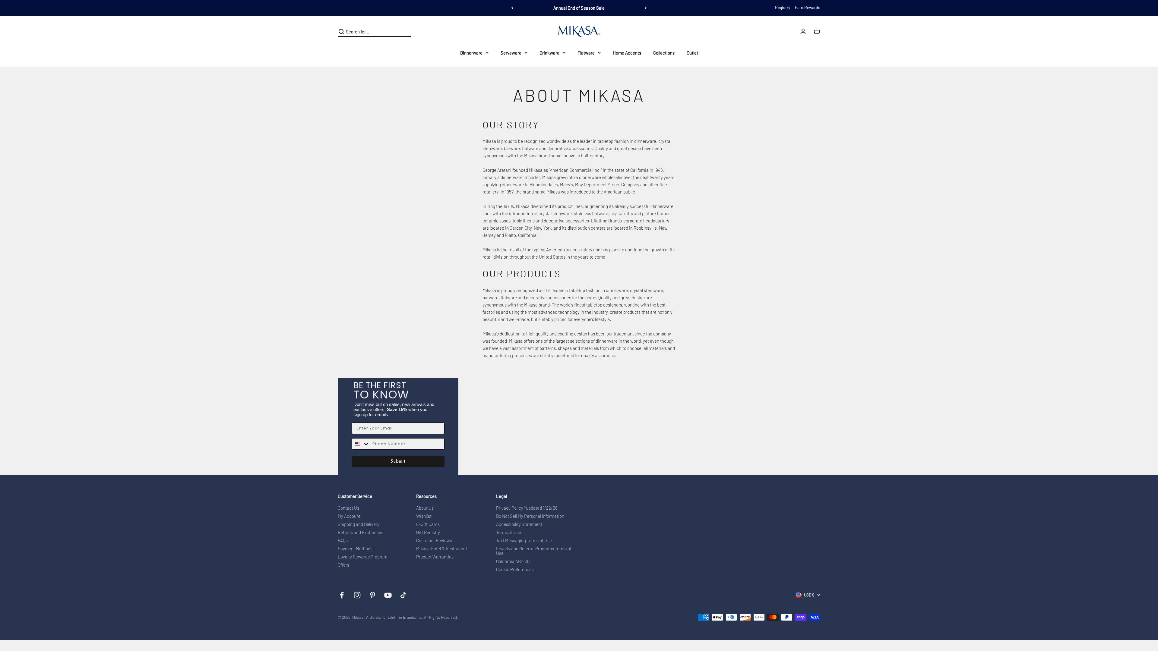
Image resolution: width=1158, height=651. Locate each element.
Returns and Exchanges (360, 532)
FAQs (343, 540)
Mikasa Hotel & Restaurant (441, 548)
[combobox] (360, 444)
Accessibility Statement (519, 524)
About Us (425, 508)
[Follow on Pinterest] (373, 595)
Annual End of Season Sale (579, 8)
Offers (343, 565)
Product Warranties (435, 557)
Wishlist (424, 516)
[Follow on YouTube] (388, 595)
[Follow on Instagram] (357, 595)
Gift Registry (428, 532)
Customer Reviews (434, 540)
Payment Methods (355, 548)
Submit (398, 461)
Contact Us (348, 508)
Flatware (586, 52)
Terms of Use (508, 532)
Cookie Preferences (515, 569)
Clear (406, 31)
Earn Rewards (807, 7)
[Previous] (512, 7)
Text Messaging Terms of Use (524, 540)
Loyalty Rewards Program (362, 557)
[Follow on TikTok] (403, 595)
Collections (664, 52)
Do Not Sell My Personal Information (530, 516)
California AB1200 (513, 561)
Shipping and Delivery (358, 524)
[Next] (646, 7)
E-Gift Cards (428, 524)
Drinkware (549, 52)
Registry (782, 7)
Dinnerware (471, 52)
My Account (349, 516)
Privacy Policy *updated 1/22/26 (527, 508)
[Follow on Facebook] (342, 595)
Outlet (692, 52)
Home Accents (627, 52)
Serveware (511, 52)
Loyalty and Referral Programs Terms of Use (533, 550)
